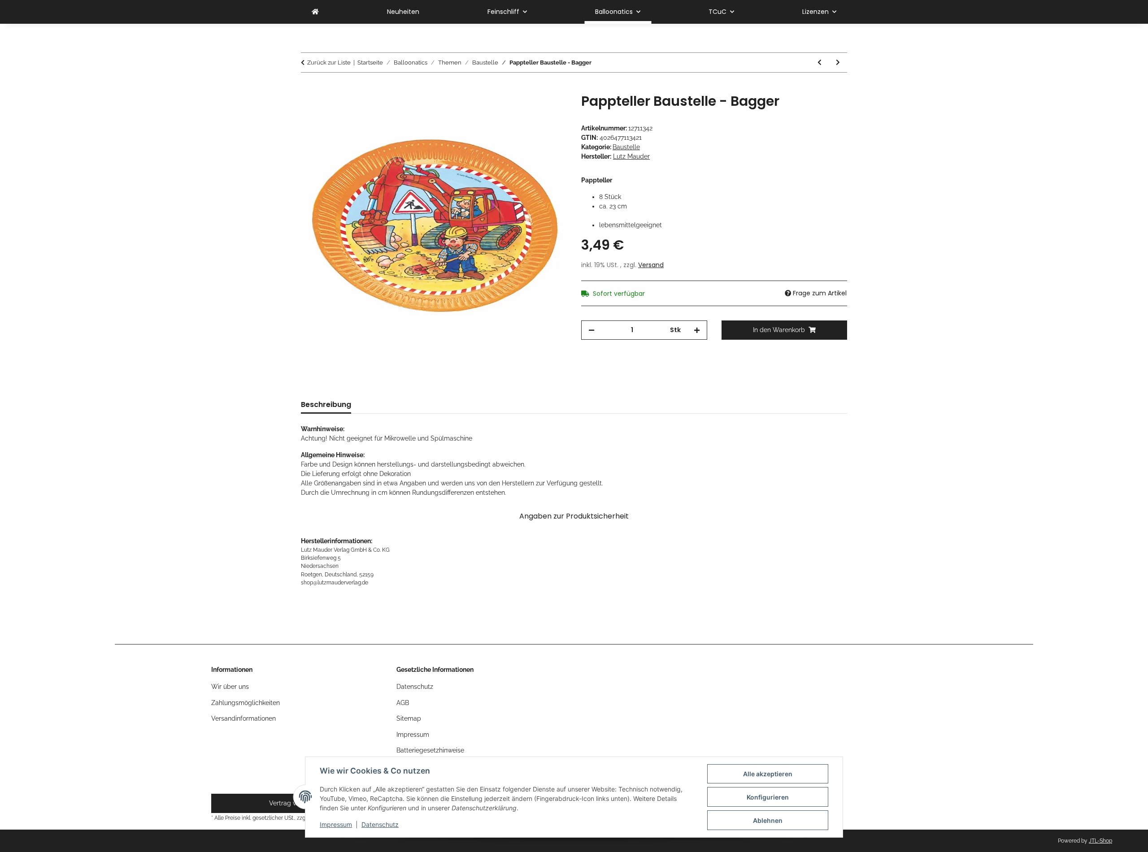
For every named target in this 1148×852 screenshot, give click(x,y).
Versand (651, 264)
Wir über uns (230, 686)
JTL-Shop (1100, 841)
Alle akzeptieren (767, 774)
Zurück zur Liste (329, 62)
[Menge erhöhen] (697, 330)
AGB (402, 702)
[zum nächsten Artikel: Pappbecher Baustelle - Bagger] (838, 62)
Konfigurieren (768, 797)
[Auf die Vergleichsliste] (525, 110)
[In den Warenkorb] (308, 88)
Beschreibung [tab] (326, 404)
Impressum (336, 824)
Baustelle (626, 147)
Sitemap (408, 718)
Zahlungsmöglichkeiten (245, 702)
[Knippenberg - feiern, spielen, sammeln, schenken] (315, 12)
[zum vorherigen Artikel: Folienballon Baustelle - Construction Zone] (819, 62)
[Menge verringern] (591, 330)
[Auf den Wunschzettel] (548, 110)
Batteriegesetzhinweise (430, 750)
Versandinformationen (243, 718)
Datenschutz (380, 824)
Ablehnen (768, 820)
